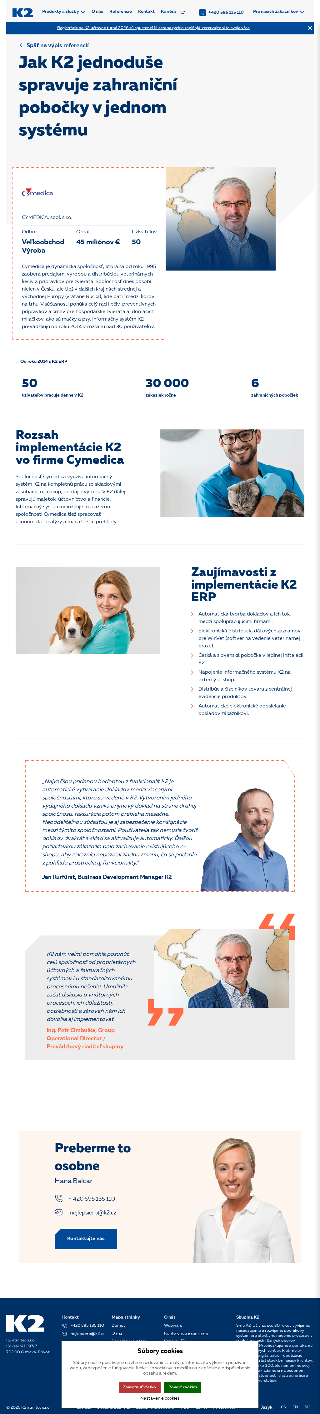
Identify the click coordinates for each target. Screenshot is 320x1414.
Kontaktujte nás (86, 1238)
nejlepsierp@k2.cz (92, 1213)
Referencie (120, 11)
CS (283, 1407)
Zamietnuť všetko (139, 1387)
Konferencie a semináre (186, 1333)
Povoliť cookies (182, 1387)
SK (307, 1407)
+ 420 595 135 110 (91, 1199)
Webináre (173, 1326)
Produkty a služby (60, 11)
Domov (119, 1326)
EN (295, 1407)
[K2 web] (22, 13)
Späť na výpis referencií (58, 45)
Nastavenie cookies (160, 1398)
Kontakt (146, 11)
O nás (97, 11)
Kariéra (168, 11)
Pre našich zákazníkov (275, 11)
